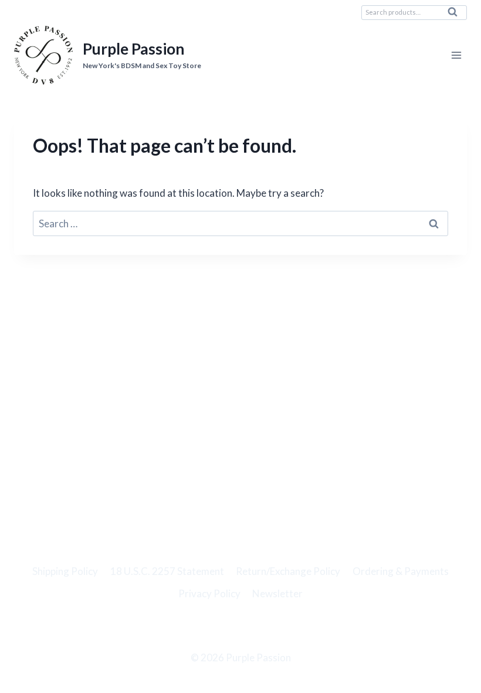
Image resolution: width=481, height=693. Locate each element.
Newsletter (277, 593)
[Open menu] (456, 55)
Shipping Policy (65, 571)
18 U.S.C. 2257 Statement (167, 571)
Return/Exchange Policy (288, 571)
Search (456, 14)
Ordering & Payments (401, 571)
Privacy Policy (209, 593)
